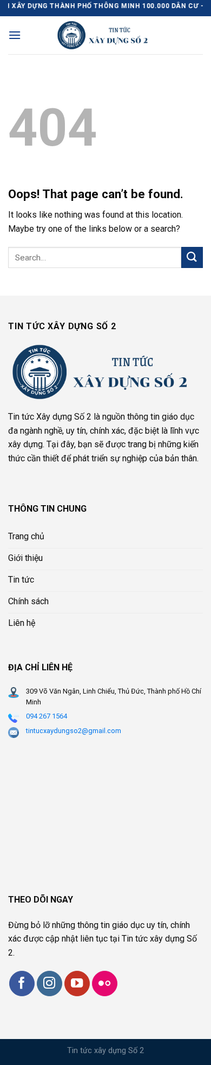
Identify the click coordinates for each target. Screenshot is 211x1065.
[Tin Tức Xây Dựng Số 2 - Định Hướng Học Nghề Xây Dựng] (106, 35)
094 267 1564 (46, 716)
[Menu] (14, 35)
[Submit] (192, 257)
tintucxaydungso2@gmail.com (73, 731)
